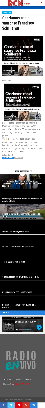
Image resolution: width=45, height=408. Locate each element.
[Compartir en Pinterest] (18, 405)
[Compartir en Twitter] (11, 405)
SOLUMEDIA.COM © (22, 384)
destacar (18, 158)
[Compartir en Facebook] (4, 405)
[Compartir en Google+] (26, 405)
